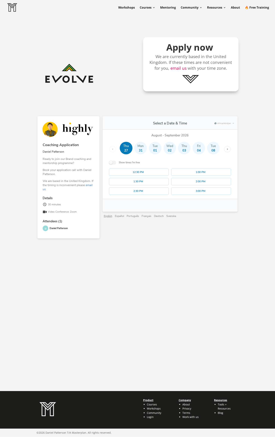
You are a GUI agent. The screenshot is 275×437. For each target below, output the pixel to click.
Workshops (126, 8)
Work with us (190, 417)
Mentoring (168, 8)
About (235, 8)
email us (178, 68)
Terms (186, 413)
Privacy (186, 408)
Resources (214, 8)
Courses (146, 8)
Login (150, 417)
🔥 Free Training (257, 8)
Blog (220, 413)
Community (189, 8)
